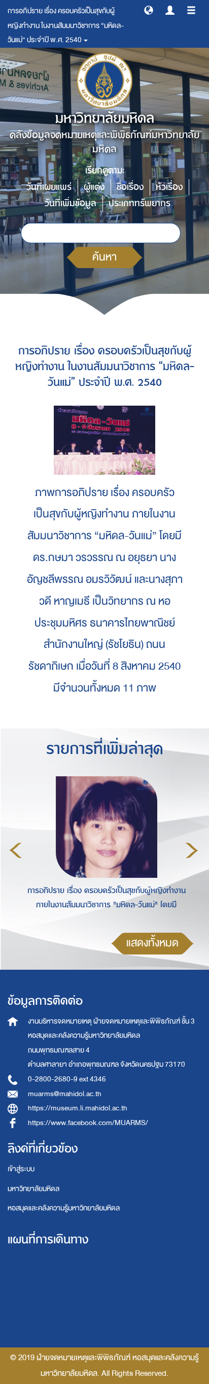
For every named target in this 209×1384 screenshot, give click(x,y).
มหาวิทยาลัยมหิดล (33, 1188)
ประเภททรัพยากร (139, 203)
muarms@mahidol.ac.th (64, 1094)
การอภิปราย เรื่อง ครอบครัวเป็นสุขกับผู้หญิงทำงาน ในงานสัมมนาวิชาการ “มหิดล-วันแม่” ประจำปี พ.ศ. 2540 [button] (66, 25)
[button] (148, 9)
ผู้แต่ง (94, 187)
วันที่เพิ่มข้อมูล (70, 203)
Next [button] (191, 850)
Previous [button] (15, 850)
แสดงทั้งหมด (152, 943)
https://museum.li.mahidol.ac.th (77, 1108)
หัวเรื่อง (169, 187)
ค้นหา (104, 257)
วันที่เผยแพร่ (49, 187)
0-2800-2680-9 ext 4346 (67, 1079)
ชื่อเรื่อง (130, 187)
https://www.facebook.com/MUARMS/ (88, 1122)
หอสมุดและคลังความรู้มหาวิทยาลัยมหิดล (64, 1208)
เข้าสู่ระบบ (21, 1169)
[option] (103, 849)
